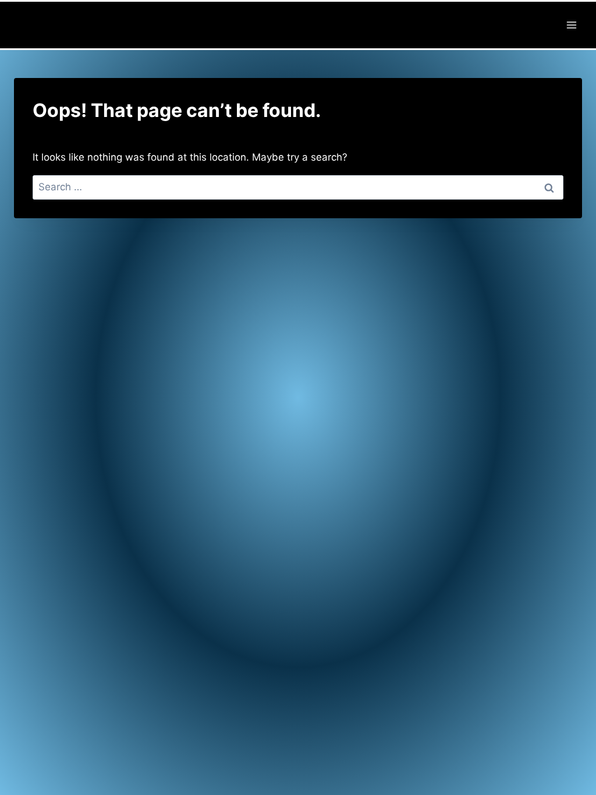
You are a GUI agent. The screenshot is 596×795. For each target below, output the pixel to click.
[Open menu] (571, 25)
